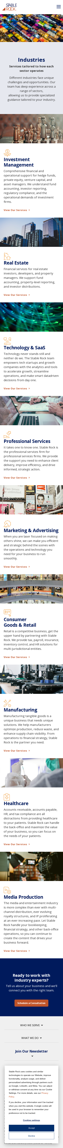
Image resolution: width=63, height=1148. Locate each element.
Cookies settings (31, 1120)
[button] (59, 6)
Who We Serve (30, 1025)
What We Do (30, 1038)
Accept (31, 1128)
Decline (31, 1136)
